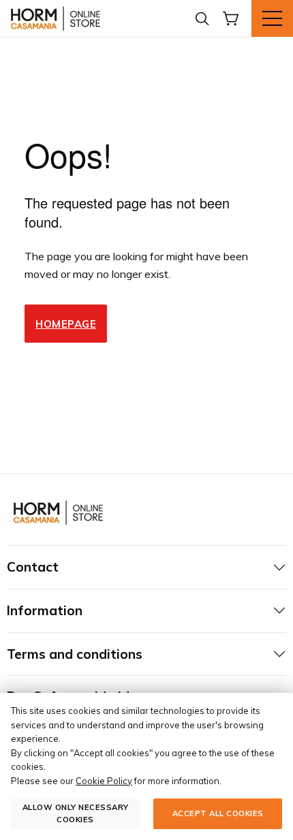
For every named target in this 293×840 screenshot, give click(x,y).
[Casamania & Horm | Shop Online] (58, 18)
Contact (33, 567)
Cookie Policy (104, 780)
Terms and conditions (74, 654)
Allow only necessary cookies (75, 813)
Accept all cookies (218, 813)
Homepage (65, 323)
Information (44, 610)
